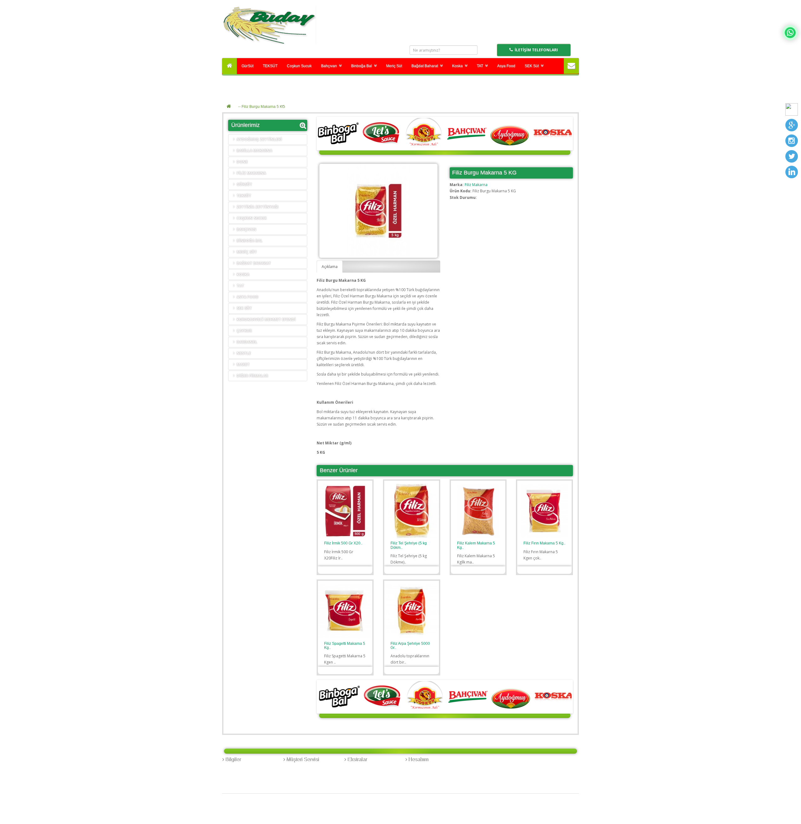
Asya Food (506, 66)
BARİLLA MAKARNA (253, 150)
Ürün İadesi (296, 774)
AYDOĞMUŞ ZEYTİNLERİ (258, 139)
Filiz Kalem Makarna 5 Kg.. (476, 545)
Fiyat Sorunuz (341, 569)
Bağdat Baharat (425, 66)
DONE (241, 161)
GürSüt (247, 66)
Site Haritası (296, 780)
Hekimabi (290, 809)
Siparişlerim (418, 768)
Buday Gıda (252, 809)
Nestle (243, 353)
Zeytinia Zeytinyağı (256, 207)
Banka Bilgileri (237, 768)
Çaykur (243, 330)
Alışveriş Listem (421, 774)
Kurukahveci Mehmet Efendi (265, 319)
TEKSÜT (270, 66)
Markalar (354, 768)
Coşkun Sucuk (299, 66)
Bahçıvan (330, 66)
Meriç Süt (394, 66)
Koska (458, 66)
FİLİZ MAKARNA (250, 173)
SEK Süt (533, 66)
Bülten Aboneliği (422, 780)
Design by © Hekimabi (555, 820)
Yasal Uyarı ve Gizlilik (243, 780)
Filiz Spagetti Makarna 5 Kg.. (344, 645)
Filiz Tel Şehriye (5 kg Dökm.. (408, 545)
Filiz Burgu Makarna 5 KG (263, 106)
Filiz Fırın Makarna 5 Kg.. (544, 543)
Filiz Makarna (476, 184)
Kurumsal (233, 774)
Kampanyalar (358, 780)
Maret (242, 364)
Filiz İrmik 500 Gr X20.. (343, 543)
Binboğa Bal (362, 66)
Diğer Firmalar (251, 375)
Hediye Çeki (357, 774)
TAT (481, 66)
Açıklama (330, 266)
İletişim (292, 768)
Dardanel (246, 342)
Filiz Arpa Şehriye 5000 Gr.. (410, 645)
